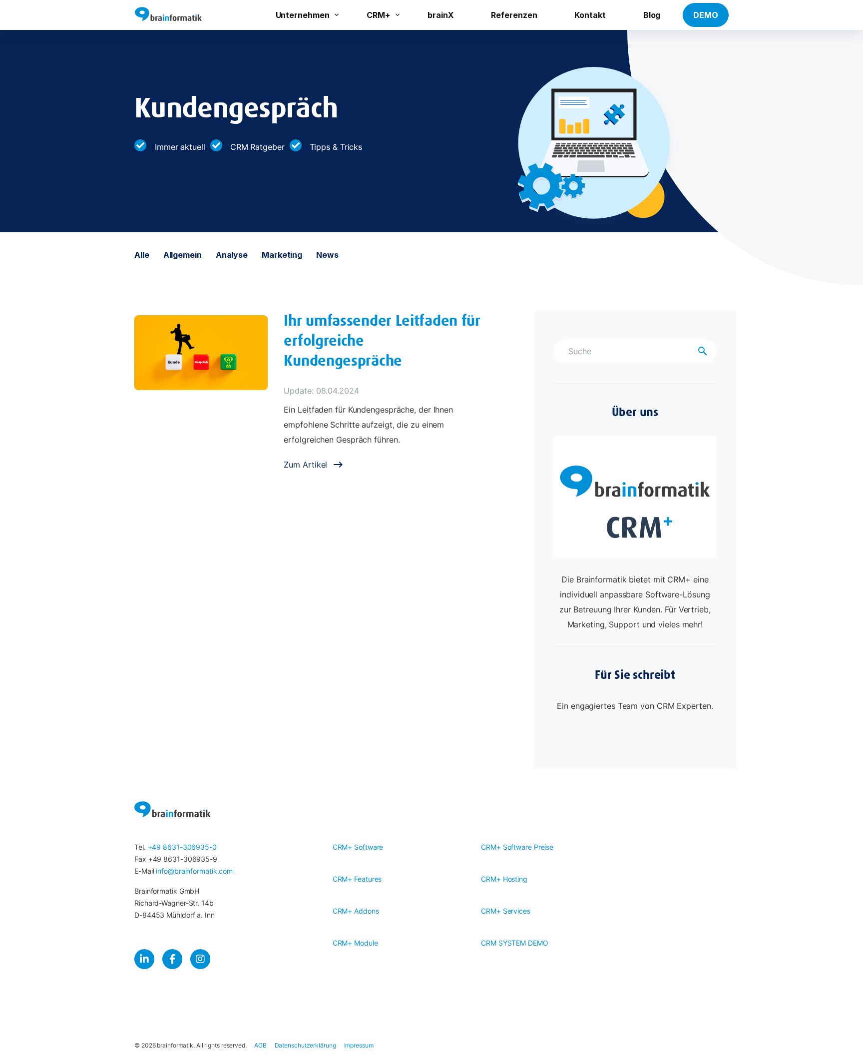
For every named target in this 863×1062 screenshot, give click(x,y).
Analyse (232, 255)
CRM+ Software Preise (517, 847)
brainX (440, 15)
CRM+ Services (505, 911)
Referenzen (514, 15)
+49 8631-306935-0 (182, 847)
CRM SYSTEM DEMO (514, 943)
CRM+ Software (358, 847)
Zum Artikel (305, 465)
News (327, 255)
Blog (652, 15)
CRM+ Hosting (504, 879)
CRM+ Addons (356, 911)
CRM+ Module (355, 943)
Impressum (359, 1045)
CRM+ (378, 15)
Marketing (282, 255)
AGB (260, 1045)
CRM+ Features (357, 879)
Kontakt (589, 15)
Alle (141, 255)
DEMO (705, 15)
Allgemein (182, 255)
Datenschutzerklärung (305, 1045)
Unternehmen (303, 15)
